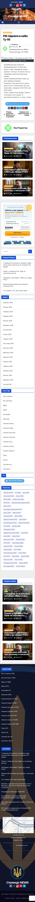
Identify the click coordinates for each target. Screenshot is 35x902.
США (15, 556)
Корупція (6, 419)
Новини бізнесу (8, 423)
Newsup (22, 894)
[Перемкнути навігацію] (19, 22)
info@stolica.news (18, 840)
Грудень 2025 (7, 339)
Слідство (8, 559)
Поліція (8, 549)
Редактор (15, 44)
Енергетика (24, 523)
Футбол (20, 566)
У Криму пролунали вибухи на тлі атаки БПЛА (10, 114)
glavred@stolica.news (21, 845)
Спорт (18, 559)
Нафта (16, 536)
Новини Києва (8, 428)
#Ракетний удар (14, 52)
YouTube (8, 492)
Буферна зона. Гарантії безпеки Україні (23, 113)
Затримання (9, 529)
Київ (7, 536)
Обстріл (20, 539)
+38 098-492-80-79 (18, 835)
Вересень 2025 (8, 352)
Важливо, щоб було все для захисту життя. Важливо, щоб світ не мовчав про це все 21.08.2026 (16, 785)
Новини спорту (8, 446)
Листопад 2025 (8, 343)
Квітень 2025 (7, 375)
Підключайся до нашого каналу (18, 104)
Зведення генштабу (11, 533)
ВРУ (7, 502)
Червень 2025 (8, 366)
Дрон (22, 519)
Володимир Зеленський (13, 509)
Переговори (17, 543)
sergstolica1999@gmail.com (18, 837)
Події (5, 455)
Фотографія (9, 566)
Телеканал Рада (10, 563)
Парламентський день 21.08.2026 (13, 792)
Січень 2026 (7, 334)
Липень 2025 (7, 362)
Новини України (7, 32)
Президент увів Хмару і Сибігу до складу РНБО (16, 170)
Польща (18, 546)
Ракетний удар (10, 553)
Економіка (6, 414)
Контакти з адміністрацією (23, 898)
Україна (23, 563)
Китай (24, 533)
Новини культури (9, 432)
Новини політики (9, 437)
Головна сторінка (9, 898)
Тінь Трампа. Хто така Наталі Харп (15, 290)
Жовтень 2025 (8, 348)
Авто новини (7, 396)
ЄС (18, 492)
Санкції (25, 556)
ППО (7, 543)
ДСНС (18, 516)
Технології (6, 469)
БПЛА (7, 499)
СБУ (7, 556)
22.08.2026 (9, 599)
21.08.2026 (9, 618)
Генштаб (8, 516)
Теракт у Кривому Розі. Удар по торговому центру (16, 153)
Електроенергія (10, 523)
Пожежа (8, 546)
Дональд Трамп (10, 519)
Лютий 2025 (7, 384)
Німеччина (9, 539)
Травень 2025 (7, 371)
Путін (17, 549)
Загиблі (16, 526)
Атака (20, 496)
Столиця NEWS (17, 16)
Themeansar (30, 894)
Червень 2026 (8, 312)
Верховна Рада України (20, 502)
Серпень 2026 (8, 302)
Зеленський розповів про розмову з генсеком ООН (17, 189)
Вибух (7, 506)
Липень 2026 (7, 307)
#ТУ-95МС (24, 52)
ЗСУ (7, 526)
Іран (26, 492)
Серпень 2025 (8, 357)
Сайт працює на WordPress (9, 894)
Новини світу (7, 442)
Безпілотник (18, 499)
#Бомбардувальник (16, 49)
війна (5, 410)
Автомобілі (9, 496)
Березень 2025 (8, 380)
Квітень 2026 (7, 321)
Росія (22, 553)
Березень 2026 (8, 325)
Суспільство (7, 464)
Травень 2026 (8, 316)
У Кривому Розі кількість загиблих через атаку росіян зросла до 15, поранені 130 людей (17, 265)
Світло (5, 460)
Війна (17, 512)
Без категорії (7, 401)
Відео (5, 405)
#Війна (26, 49)
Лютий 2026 (7, 330)
